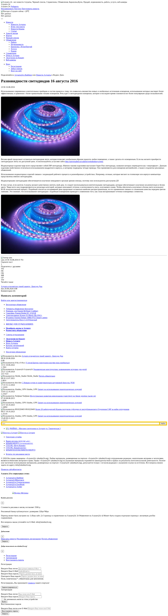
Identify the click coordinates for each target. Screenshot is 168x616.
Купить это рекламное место (18, 454)
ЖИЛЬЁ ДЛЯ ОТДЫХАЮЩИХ (19, 324)
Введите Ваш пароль (9, 574)
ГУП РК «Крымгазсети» (16, 448)
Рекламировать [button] (7, 9)
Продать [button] (17, 9)
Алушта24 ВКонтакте (15, 480)
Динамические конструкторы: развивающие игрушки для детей (60, 369)
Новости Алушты (18, 24)
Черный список (12, 38)
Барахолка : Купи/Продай (21, 47)
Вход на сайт (16, 71)
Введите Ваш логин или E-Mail (14, 608)
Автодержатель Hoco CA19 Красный (21, 320)
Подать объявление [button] (49, 539)
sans (2, 260)
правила (31, 583)
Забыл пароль (16, 69)
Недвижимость (17, 44)
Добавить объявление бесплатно (19, 309)
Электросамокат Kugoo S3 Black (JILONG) (24, 315)
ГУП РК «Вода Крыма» (16, 445)
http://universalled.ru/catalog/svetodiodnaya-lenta (84, 161)
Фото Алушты (12, 343)
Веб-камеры (11, 60)
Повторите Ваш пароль (11, 576)
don (2, 289)
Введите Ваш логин (9, 568)
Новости (9, 22)
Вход (8, 64)
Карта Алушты (12, 348)
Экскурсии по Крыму (15, 58)
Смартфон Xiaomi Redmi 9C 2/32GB (21, 313)
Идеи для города (18, 27)
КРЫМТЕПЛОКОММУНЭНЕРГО (20, 450)
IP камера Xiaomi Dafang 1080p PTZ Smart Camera (26, 318)
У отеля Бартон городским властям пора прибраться (47, 363)
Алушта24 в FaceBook (15, 484)
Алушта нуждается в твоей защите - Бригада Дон (21, 286)
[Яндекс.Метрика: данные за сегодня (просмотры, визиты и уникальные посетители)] (20, 493)
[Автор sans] (6, 258)
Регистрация (16, 66)
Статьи (14, 31)
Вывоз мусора (18, 441)
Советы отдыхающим (15, 335)
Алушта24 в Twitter (14, 487)
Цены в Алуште (12, 55)
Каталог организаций (15, 345)
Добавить (15, 6)
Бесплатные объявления (16, 305)
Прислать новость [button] (8, 539)
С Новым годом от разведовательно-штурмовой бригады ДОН (48, 383)
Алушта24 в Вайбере (14, 478)
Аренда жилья (12, 33)
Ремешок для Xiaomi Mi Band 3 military (22, 311)
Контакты (17, 469)
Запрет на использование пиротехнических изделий (60, 389)
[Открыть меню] (2, 18)
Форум (9, 36)
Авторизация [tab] (11, 558)
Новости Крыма (17, 29)
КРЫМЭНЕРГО (19, 443)
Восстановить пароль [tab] (15, 560)
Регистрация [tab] (11, 556)
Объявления (11, 40)
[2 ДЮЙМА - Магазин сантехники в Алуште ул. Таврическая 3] (33, 428)
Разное (13, 51)
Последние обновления (16, 352)
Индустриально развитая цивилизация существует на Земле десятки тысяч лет (63, 396)
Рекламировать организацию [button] (29, 539)
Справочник (11, 53)
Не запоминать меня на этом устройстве (20, 599)
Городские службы (14, 437)
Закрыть (5, 526)
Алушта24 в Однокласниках (18, 482)
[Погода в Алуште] (9, 433)
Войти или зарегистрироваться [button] (14, 300)
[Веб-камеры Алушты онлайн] (26, 433)
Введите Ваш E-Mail (9, 571)
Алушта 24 (5, 6)
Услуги (14, 49)
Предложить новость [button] (30, 9)
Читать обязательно (47, 376)
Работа (13, 42)
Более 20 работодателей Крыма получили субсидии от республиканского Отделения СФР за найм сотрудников (82, 409)
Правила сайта (7, 469)
